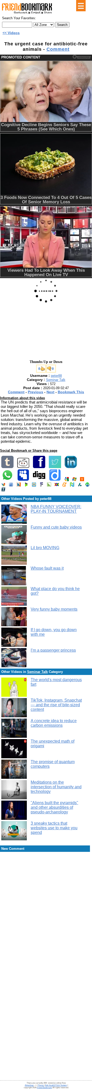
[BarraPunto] (18, 485)
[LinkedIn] (70, 467)
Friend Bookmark (44, 1087)
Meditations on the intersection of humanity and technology (56, 787)
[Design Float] (34, 485)
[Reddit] (23, 467)
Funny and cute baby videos (56, 527)
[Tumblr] (7, 467)
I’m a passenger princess (53, 650)
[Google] (66, 480)
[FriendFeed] (11, 485)
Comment (58, 49)
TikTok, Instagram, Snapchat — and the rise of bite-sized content (56, 705)
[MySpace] (23, 480)
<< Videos (11, 33)
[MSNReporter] (3, 485)
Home (41, 1085)
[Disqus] (46, 893)
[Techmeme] (3, 490)
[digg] (39, 480)
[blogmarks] (26, 485)
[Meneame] (64, 485)
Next (50, 392)
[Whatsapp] (7, 480)
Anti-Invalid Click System (56, 1085)
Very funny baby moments (54, 609)
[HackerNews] (82, 480)
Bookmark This (71, 392)
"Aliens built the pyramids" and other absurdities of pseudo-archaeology (54, 807)
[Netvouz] (72, 485)
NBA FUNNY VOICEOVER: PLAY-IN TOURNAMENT (56, 508)
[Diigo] (55, 480)
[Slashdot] (79, 485)
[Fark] (41, 485)
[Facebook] (39, 467)
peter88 (56, 376)
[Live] (74, 480)
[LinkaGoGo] (56, 485)
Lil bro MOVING (45, 548)
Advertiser (29, 1085)
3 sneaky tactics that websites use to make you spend (54, 828)
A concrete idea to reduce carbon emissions (54, 723)
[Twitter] (55, 467)
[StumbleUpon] (87, 485)
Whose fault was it (47, 568)
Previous (35, 392)
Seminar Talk (55, 380)
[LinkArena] (49, 485)
